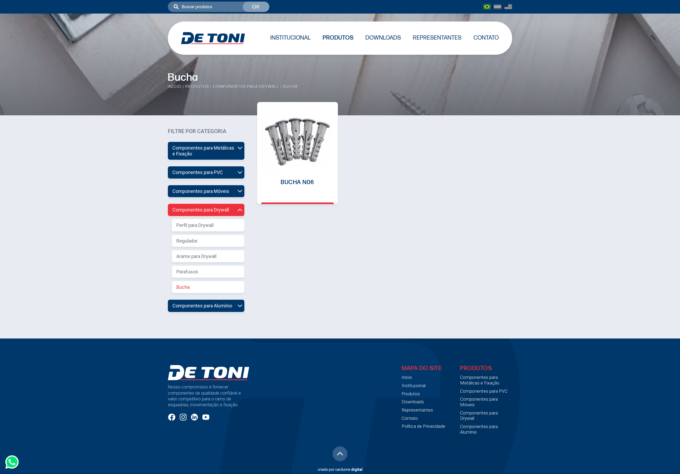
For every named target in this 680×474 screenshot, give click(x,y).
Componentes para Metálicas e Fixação (203, 150)
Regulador (187, 241)
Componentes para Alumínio (202, 305)
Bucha (183, 287)
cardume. (349, 469)
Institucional (290, 37)
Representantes (437, 37)
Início (175, 87)
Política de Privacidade (423, 426)
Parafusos (187, 271)
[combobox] (218, 7)
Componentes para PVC (197, 172)
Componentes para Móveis (200, 191)
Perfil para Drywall (195, 225)
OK (256, 7)
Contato (486, 37)
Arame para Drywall (196, 256)
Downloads (383, 37)
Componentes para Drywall (246, 87)
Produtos (338, 37)
